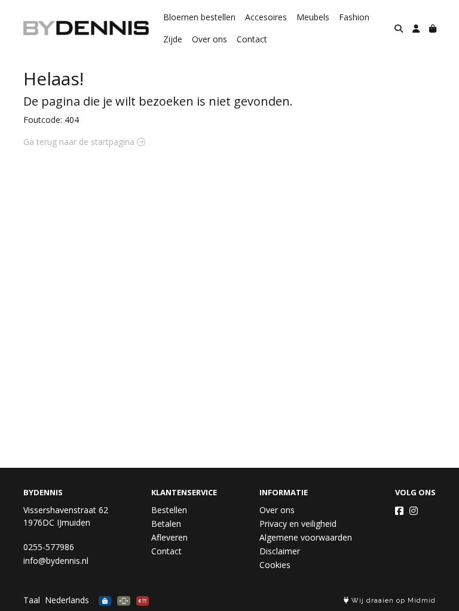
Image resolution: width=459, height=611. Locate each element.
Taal (31, 600)
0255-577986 (48, 547)
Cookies (274, 564)
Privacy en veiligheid (297, 523)
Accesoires (266, 17)
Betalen (166, 523)
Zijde (172, 39)
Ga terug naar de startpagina (80, 141)
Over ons (209, 39)
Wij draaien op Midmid (392, 600)
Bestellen (169, 510)
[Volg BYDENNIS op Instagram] (413, 510)
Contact (252, 39)
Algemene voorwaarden (305, 537)
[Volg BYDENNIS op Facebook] (399, 510)
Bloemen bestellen (199, 17)
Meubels (312, 17)
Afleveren (169, 537)
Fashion (354, 17)
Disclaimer (279, 551)
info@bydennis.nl (55, 560)
